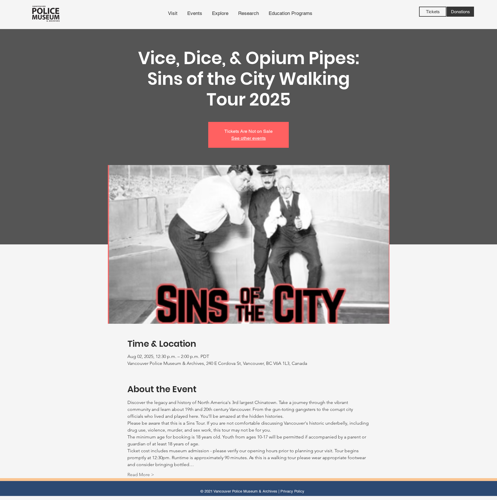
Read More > (140, 474)
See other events (248, 138)
